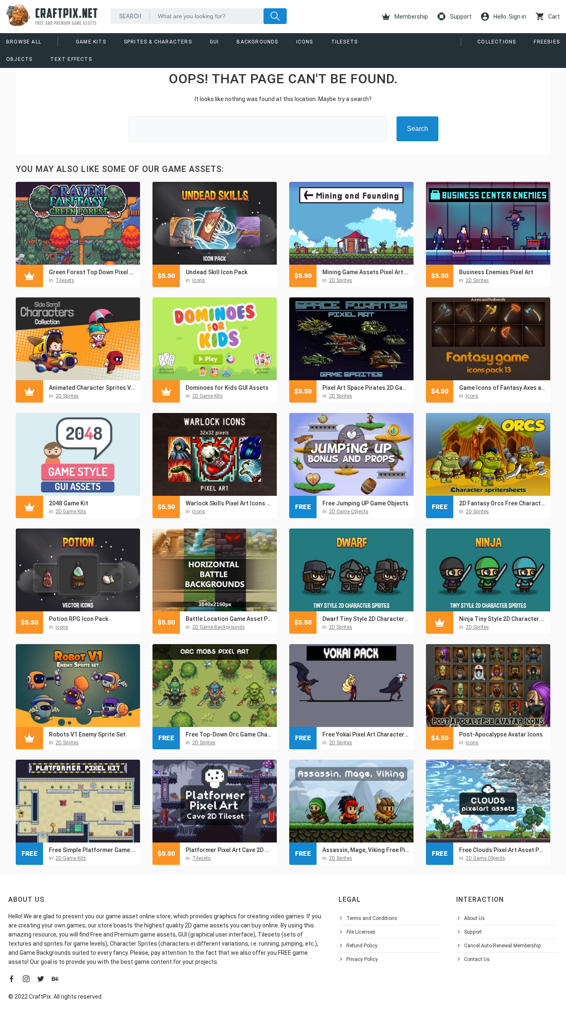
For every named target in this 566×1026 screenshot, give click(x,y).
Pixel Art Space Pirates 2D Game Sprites (365, 387)
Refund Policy (361, 946)
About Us (474, 918)
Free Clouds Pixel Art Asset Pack (502, 850)
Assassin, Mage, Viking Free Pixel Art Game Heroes (365, 850)
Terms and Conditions (371, 918)
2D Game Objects (348, 511)
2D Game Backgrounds (218, 627)
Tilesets (344, 42)
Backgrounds (257, 42)
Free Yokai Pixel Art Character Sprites (365, 734)
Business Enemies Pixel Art (496, 272)
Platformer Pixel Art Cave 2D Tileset (229, 850)
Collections (496, 42)
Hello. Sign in (509, 16)
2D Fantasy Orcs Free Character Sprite (502, 503)
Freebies (547, 42)
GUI (214, 42)
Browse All (23, 42)
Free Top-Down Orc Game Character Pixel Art (229, 734)
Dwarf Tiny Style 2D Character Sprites (365, 619)
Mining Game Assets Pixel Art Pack (365, 272)
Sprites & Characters (158, 42)
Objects (19, 59)
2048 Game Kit (68, 503)
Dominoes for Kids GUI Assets (227, 387)
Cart (553, 16)
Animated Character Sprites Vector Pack (92, 387)
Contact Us (477, 959)
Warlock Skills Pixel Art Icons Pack (229, 503)
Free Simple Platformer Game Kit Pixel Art (92, 850)
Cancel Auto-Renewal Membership (502, 946)
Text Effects (71, 59)
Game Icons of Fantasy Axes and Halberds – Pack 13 (502, 387)
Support (460, 16)
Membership (410, 16)
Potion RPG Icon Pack (78, 619)
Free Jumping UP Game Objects (365, 503)
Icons (304, 42)
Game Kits (91, 42)
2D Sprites (340, 280)
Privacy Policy (362, 959)
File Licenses (360, 932)
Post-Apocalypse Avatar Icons (501, 734)
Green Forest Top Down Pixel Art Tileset (92, 272)
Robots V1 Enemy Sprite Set (87, 734)
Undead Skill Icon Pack (216, 272)
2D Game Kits (207, 396)
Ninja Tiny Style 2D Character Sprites (502, 619)
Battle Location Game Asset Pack (229, 619)
